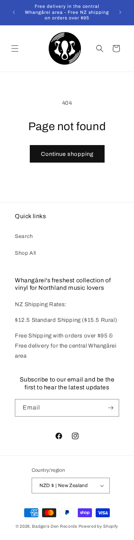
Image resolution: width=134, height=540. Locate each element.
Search (24, 236)
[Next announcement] (120, 12)
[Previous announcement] (14, 12)
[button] (15, 48)
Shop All (25, 253)
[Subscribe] (110, 408)
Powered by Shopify (99, 526)
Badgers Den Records (54, 526)
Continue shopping (67, 154)
